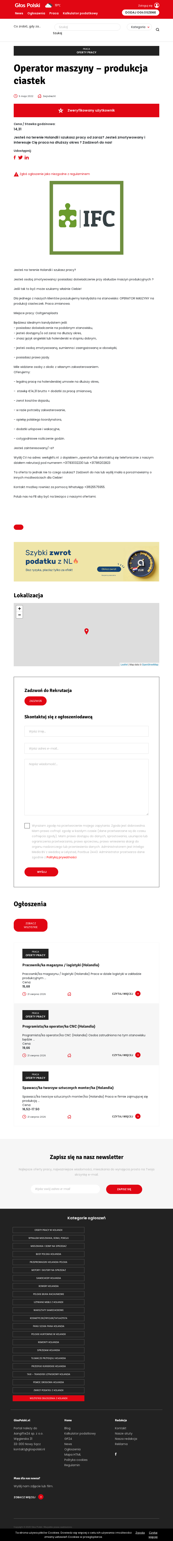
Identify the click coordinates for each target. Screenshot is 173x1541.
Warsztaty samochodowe (49, 1310)
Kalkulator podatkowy (80, 13)
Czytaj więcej (153, 1535)
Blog (67, 1428)
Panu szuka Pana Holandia (48, 1326)
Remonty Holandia (48, 1342)
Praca (54, 13)
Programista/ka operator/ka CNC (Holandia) (58, 1026)
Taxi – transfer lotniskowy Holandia (48, 1374)
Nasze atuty (123, 1433)
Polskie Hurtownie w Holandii (48, 1334)
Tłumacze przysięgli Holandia (48, 1358)
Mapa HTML (72, 1454)
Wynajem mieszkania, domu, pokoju (48, 1238)
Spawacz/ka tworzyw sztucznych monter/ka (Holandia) (68, 1087)
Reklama (121, 1444)
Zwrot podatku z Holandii (49, 1390)
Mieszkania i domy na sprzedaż (48, 1246)
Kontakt (120, 1428)
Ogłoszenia (36, 13)
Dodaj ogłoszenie (140, 12)
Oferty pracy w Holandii (48, 1230)
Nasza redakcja (126, 1439)
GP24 (68, 1439)
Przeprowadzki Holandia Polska (48, 1262)
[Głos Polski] (27, 5)
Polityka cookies (76, 1460)
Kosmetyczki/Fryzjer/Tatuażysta (48, 1318)
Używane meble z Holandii (48, 1302)
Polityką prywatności (62, 857)
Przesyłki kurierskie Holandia (48, 1366)
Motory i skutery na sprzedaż (48, 1270)
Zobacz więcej (25, 1497)
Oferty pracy (86, 50)
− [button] (19, 615)
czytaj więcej (122, 994)
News (19, 13)
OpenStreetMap (150, 664)
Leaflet (124, 664)
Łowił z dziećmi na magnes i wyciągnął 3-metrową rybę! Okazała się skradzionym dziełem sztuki (29, 26)
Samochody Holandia (48, 1278)
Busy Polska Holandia (48, 1254)
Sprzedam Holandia (48, 1350)
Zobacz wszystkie (31, 925)
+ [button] (19, 608)
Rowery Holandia (49, 1286)
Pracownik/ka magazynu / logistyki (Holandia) (60, 965)
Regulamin (72, 1465)
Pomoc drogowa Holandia (48, 1382)
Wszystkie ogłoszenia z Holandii (49, 1398)
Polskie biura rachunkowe (48, 1294)
